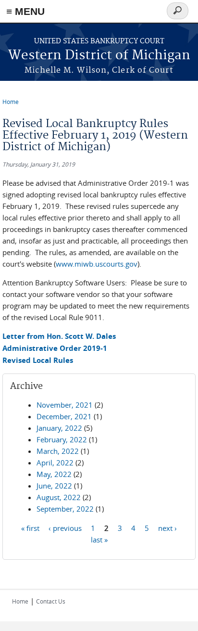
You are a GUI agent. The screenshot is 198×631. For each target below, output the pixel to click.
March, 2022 (58, 451)
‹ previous (65, 527)
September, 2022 (65, 509)
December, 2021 (64, 416)
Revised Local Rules (37, 360)
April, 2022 (55, 462)
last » (99, 539)
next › (167, 527)
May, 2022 (54, 474)
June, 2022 (54, 485)
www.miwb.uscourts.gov (96, 264)
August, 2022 (59, 497)
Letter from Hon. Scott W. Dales (59, 336)
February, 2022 (62, 439)
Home (10, 101)
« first (30, 527)
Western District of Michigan (99, 56)
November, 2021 (65, 405)
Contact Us (50, 601)
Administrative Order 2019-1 (54, 348)
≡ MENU (25, 11)
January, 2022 (59, 428)
